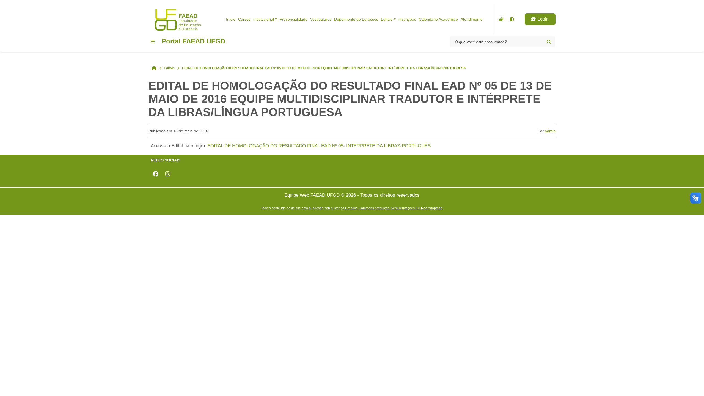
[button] (540, 19)
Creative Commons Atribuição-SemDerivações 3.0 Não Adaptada (393, 208)
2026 (351, 195)
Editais (386, 19)
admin (550, 131)
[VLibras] (500, 19)
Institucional (263, 19)
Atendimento (472, 19)
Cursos (244, 19)
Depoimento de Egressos (356, 19)
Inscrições (407, 19)
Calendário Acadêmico (438, 19)
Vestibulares (320, 19)
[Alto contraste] (511, 19)
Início (230, 19)
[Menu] (152, 41)
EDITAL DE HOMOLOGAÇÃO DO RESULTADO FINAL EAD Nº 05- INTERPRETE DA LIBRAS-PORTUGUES (319, 145)
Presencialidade (293, 19)
